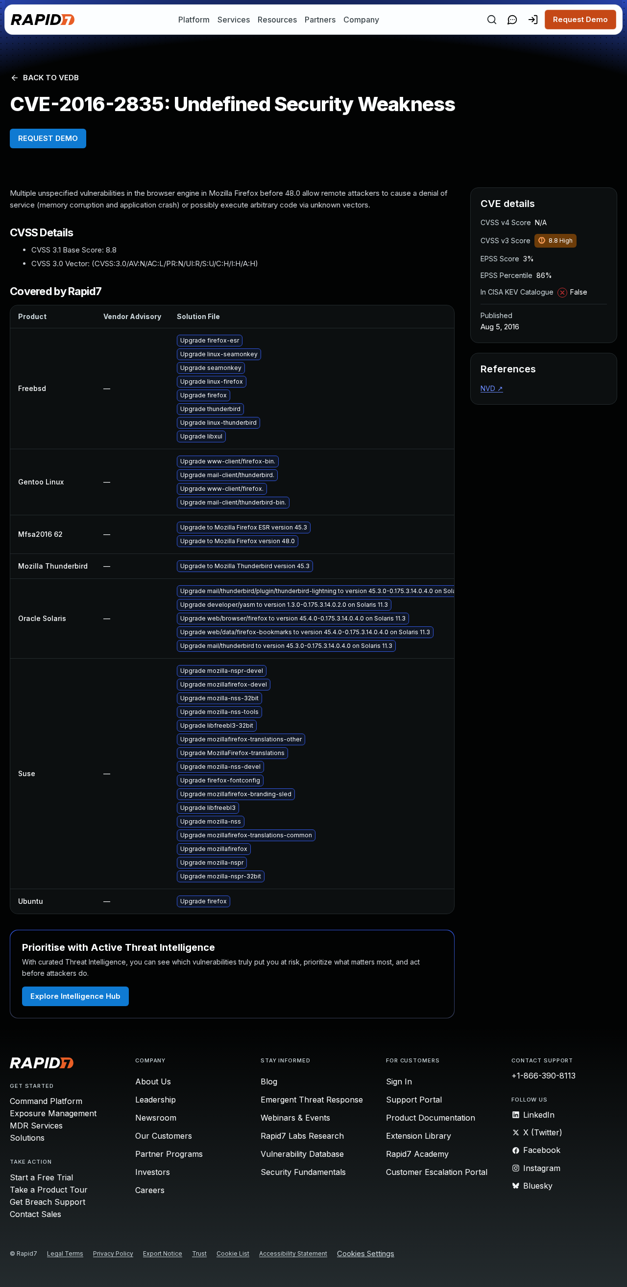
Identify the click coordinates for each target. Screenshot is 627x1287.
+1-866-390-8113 (543, 1075)
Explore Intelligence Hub (75, 996)
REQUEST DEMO (48, 138)
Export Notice (162, 1253)
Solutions (27, 1138)
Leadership (155, 1099)
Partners (320, 19)
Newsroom (155, 1118)
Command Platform (46, 1101)
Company (361, 19)
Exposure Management (53, 1113)
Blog (269, 1081)
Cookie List (233, 1253)
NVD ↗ (492, 388)
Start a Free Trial (41, 1177)
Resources (277, 19)
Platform (194, 19)
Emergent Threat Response (312, 1099)
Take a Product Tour (49, 1190)
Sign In (399, 1081)
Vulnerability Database (302, 1154)
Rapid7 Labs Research (302, 1136)
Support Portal (414, 1099)
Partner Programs (169, 1154)
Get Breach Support (47, 1202)
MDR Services (36, 1125)
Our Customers (163, 1136)
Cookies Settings (365, 1254)
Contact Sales (35, 1214)
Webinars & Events (295, 1118)
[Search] (492, 19)
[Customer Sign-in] (533, 19)
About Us (153, 1081)
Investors (152, 1172)
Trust (199, 1253)
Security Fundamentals (303, 1172)
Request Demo (580, 19)
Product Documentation (430, 1118)
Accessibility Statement (293, 1253)
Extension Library (418, 1136)
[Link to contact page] (512, 19)
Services (233, 19)
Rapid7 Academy (417, 1154)
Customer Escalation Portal (436, 1172)
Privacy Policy (113, 1253)
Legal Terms (65, 1253)
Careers (150, 1190)
